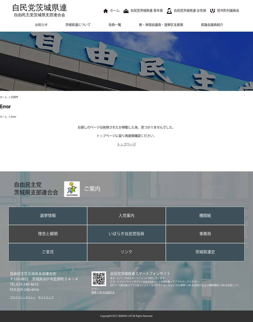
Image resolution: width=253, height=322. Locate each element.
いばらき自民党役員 (126, 234)
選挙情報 (48, 216)
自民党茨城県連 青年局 (146, 10)
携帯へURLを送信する (103, 292)
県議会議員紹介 (212, 25)
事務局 (205, 234)
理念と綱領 (48, 234)
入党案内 (126, 216)
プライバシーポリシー (23, 297)
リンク (126, 252)
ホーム (115, 10)
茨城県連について (78, 25)
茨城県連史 (205, 252)
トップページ (126, 144)
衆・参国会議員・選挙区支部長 (161, 25)
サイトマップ (46, 297)
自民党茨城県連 (39, 10)
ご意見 (48, 252)
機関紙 (205, 216)
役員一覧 (115, 25)
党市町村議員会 (228, 10)
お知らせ (41, 25)
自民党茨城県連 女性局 (190, 10)
